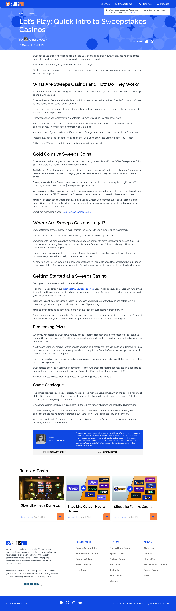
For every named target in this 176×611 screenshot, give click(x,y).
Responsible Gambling (156, 564)
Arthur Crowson (38, 39)
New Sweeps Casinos (87, 553)
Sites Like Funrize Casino (133, 507)
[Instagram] (73, 603)
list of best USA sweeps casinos (78, 288)
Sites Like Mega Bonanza (40, 505)
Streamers (147, 3)
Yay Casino (115, 564)
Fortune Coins (117, 559)
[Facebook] (147, 41)
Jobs (146, 575)
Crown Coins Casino (120, 548)
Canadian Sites (84, 559)
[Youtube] (80, 603)
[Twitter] (152, 41)
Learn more (130, 12)
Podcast (164, 3)
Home (21, 13)
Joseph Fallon (27, 517)
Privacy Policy (151, 570)
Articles (31, 13)
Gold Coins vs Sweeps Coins (77, 211)
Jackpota (114, 570)
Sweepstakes (125, 3)
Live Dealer (81, 570)
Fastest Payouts (84, 564)
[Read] (60, 517)
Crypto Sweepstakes (87, 548)
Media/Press (150, 559)
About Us (149, 548)
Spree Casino (117, 553)
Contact (148, 553)
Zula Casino (116, 575)
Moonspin (115, 581)
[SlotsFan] (15, 4)
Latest (107, 3)
